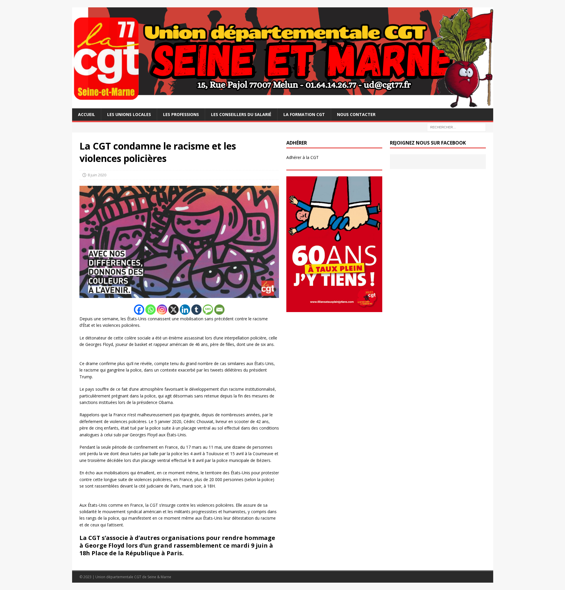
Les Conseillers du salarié (241, 114)
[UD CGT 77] (282, 104)
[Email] (219, 309)
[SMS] (208, 309)
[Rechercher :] (456, 127)
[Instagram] (162, 309)
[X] (173, 309)
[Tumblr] (196, 309)
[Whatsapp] (150, 309)
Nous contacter (356, 114)
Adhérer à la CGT (302, 157)
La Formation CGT (304, 114)
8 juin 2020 (97, 175)
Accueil (86, 114)
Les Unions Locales (129, 114)
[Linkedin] (185, 309)
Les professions (181, 114)
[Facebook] (139, 309)
